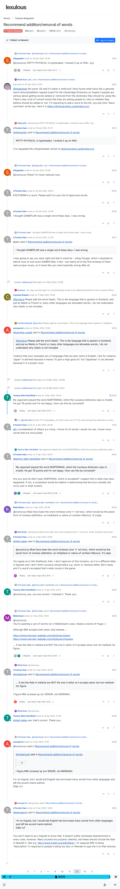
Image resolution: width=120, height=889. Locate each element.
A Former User (24, 53)
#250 (114, 808)
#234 (114, 170)
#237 (114, 237)
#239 (114, 328)
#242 (114, 454)
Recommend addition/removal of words (68, 53)
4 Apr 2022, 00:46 (41, 507)
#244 (114, 537)
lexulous (21, 290)
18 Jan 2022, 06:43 (44, 191)
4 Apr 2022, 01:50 (44, 537)
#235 (114, 191)
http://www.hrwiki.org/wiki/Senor (56, 842)
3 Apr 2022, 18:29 (53, 395)
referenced (27, 282)
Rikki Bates (18, 507)
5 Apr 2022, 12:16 (41, 742)
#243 (114, 507)
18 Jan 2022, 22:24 (44, 237)
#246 (114, 616)
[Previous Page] (28, 871)
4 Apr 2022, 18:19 (41, 616)
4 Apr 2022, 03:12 (53, 590)
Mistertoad (22, 79)
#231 (114, 58)
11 (70, 871)
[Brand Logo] (16, 7)
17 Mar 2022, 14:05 (46, 295)
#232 (114, 84)
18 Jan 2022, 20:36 (44, 211)
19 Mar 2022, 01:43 (41, 328)
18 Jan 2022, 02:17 (44, 128)
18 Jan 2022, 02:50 (41, 170)
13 (85, 871)
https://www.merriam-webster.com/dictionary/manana (43, 639)
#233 (114, 128)
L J (14, 84)
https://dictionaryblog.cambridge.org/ (68, 106)
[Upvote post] (103, 70)
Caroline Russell (21, 295)
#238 (114, 295)
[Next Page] (92, 871)
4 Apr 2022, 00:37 (44, 454)
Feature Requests (14, 31)
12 (77, 871)
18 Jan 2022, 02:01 (33, 84)
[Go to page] (48, 871)
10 (62, 871)
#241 (114, 425)
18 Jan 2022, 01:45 (41, 58)
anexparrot (18, 328)
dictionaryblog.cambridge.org (77, 148)
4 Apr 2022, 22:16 (53, 716)
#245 (114, 590)
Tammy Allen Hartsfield (24, 395)
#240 (114, 395)
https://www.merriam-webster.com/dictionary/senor (41, 635)
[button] (4, 885)
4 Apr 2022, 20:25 (44, 670)
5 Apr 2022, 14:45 (44, 808)
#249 (114, 742)
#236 (114, 211)
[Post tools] (114, 70)
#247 (114, 670)
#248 (114, 716)
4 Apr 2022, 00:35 (44, 425)
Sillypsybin (18, 58)
